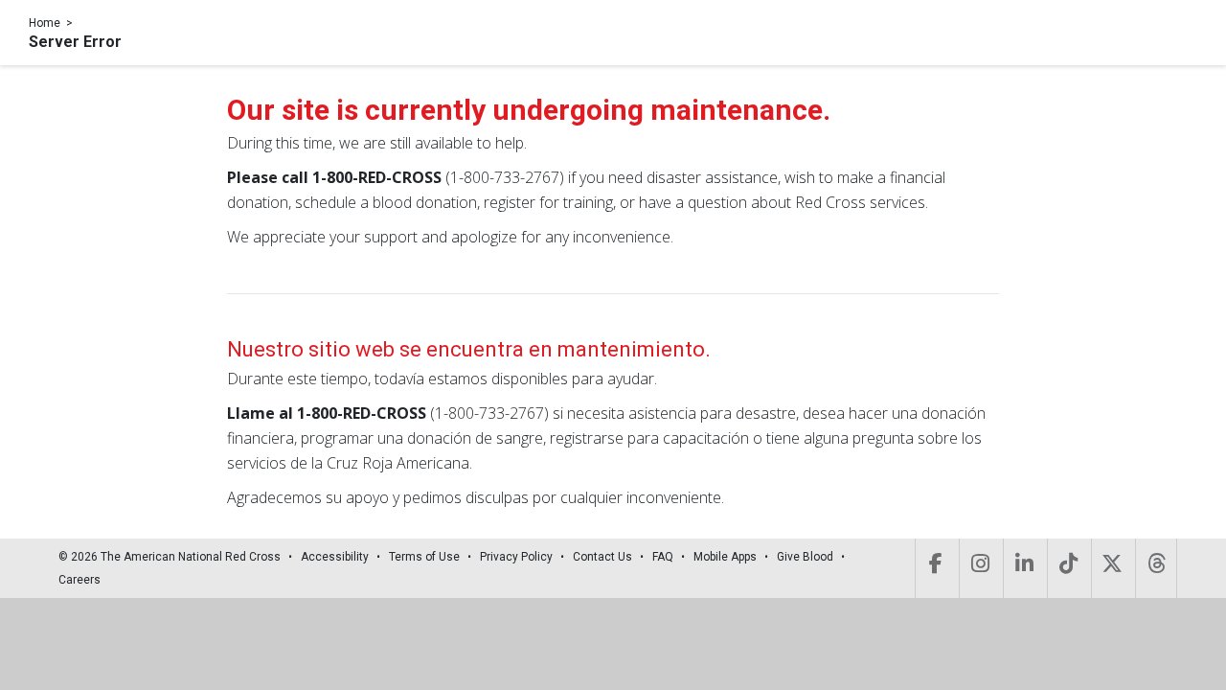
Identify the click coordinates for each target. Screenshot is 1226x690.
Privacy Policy (516, 557)
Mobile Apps (725, 557)
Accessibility (335, 557)
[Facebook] (935, 568)
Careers (79, 579)
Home (44, 23)
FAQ (662, 557)
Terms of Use (424, 557)
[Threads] (1156, 568)
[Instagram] (979, 568)
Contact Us (602, 557)
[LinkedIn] (1023, 568)
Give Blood (805, 557)
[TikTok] (1067, 568)
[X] (1111, 568)
